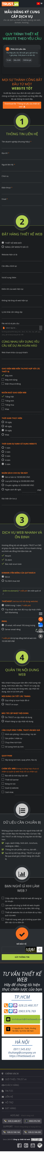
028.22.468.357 (21, 1005)
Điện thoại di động (13, 384)
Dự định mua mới (12, 581)
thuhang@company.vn (22, 1052)
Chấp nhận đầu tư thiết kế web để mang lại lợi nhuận (23, 900)
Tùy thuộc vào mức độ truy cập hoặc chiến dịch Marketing (23, 611)
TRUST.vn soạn (11, 704)
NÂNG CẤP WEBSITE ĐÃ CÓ (16, 247)
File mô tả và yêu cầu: (10, 323)
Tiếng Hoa (9, 405)
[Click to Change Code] (31, 949)
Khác (7, 409)
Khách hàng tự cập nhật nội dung (19, 721)
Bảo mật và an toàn (13, 564)
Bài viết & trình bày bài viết (16, 775)
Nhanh (8, 556)
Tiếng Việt (9, 396)
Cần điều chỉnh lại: (9, 266)
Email (5, 199)
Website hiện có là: (9, 254)
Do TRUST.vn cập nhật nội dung (18, 717)
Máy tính (9, 375)
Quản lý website (12, 788)
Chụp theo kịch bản (13, 742)
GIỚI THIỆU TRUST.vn (16, 1079)
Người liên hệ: (8, 164)
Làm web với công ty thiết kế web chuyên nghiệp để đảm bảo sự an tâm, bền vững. (22, 907)
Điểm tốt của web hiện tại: (12, 289)
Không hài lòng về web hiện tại (15, 300)
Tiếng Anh (9, 401)
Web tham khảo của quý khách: (15, 352)
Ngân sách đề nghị (13, 489)
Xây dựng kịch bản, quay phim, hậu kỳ (21, 760)
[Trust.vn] (36, 1139)
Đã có (7, 577)
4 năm (7, 460)
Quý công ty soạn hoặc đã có (17, 700)
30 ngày (8, 422)
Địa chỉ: (5, 153)
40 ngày (8, 426)
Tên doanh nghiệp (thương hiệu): (16, 141)
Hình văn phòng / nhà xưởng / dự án (20, 734)
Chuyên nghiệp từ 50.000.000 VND (19, 485)
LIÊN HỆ (9, 1096)
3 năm (7, 456)
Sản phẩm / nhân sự (13, 738)
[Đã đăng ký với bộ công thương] (39, 1145)
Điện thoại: (7, 187)
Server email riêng (13, 629)
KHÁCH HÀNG (12, 1085)
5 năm (7, 464)
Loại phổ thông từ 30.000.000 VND (19, 481)
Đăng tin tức (10, 784)
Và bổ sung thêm (9, 277)
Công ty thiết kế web (21, 1139)
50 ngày (8, 430)
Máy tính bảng (11, 379)
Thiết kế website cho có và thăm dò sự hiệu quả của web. (23, 914)
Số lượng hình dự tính (14, 747)
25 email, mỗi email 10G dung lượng (20, 625)
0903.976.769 (21, 1011)
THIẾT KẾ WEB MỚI (13, 243)
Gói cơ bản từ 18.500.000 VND (17, 477)
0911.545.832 (22, 1049)
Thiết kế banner (12, 779)
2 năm (7, 452)
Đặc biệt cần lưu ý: (9, 498)
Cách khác (9, 792)
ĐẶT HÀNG (10, 1108)
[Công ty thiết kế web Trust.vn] (10, 4)
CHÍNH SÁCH (12, 1073)
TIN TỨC (9, 1090)
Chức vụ (5, 176)
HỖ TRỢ (9, 1102)
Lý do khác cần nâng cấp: (12, 312)
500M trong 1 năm (18, 605)
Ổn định (8, 560)
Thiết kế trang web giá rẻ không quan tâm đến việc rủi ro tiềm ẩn (23, 921)
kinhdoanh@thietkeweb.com (27, 1019)
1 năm (7, 448)
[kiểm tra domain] (10, 591)
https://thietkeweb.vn (22, 1056)
